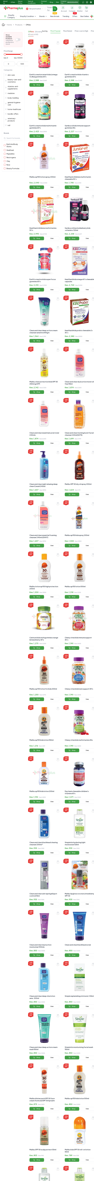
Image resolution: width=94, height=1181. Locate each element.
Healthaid (10, 150)
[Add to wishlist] (57, 42)
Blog (51, 2)
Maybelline (10, 154)
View (52, 85)
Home (9, 25)
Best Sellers (84, 16)
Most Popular (55, 31)
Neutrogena (11, 157)
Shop (38, 85)
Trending (65, 16)
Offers (13, 2)
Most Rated (67, 31)
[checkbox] (5, 145)
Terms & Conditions (32, 2)
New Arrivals (54, 16)
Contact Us (44, 2)
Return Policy (20, 2)
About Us (5, 2)
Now (8, 165)
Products (18, 25)
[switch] (18, 39)
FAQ (57, 2)
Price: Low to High (81, 31)
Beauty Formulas (13, 168)
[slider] (5, 54)
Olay (8, 161)
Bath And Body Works (12, 145)
